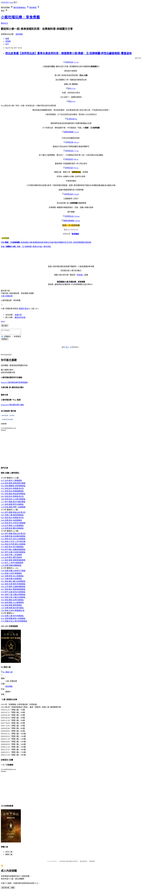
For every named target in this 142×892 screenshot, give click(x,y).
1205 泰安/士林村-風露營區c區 (12, 610)
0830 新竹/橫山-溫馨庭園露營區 (13, 549)
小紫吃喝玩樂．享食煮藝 (20, 17)
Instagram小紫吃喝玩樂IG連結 (12, 405)
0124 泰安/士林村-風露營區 (11, 573)
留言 (26, 309)
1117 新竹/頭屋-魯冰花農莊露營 (13, 502)
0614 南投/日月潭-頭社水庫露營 (13, 544)
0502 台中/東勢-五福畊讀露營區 (13, 587)
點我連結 (75, 234)
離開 (12, 887)
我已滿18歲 (5, 887)
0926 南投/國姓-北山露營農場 (12, 602)
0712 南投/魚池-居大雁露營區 (12, 547)
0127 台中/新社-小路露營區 (11, 480)
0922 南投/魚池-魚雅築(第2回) (12, 496)
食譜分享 (18, 315)
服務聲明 (92, 861)
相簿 (7, 39)
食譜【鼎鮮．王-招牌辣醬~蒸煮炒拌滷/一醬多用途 (26, 247)
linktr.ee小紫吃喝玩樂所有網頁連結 (14, 382)
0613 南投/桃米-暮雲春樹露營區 (13, 589)
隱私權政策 (83, 861)
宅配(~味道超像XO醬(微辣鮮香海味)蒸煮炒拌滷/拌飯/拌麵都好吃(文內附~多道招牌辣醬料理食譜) (46, 242)
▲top (3, 321)
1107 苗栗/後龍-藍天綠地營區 (12, 608)
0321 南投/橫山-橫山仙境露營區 (13, 581)
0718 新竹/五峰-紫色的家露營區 (13, 592)
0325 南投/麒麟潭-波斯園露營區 (13, 486)
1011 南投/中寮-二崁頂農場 (11, 555)
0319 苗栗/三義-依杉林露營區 (12, 616)
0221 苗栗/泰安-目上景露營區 (12, 576)
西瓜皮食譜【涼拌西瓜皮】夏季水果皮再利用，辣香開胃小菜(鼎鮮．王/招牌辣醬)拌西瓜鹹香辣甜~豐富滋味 (68, 53)
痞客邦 (21, 309)
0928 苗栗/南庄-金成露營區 (11, 520)
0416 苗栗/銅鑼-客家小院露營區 (13, 618)
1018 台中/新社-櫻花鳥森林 (11, 557)
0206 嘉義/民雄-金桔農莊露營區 (13, 536)
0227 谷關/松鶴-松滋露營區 (11, 579)
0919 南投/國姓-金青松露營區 (12, 600)
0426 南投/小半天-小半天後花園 (13, 541)
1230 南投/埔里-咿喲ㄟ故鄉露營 (13, 507)
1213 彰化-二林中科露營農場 (12, 563)
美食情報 (19, 34)
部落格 (8, 41)
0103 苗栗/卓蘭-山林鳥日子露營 (13, 571)
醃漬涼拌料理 (20, 317)
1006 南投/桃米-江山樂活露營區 (13, 499)
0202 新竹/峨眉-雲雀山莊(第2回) (13, 533)
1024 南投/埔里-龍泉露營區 (11, 605)
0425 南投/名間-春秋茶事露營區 (13, 584)
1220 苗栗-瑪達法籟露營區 (11, 565)
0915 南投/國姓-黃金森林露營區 (13, 494)
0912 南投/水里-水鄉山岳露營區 (13, 597)
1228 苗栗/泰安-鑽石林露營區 (12, 528)
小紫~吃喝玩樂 (7, 296)
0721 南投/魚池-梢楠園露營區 (12, 491)
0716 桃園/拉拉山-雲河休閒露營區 (14, 621)
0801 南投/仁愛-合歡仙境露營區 (13, 595)
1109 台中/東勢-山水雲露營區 (12, 526)
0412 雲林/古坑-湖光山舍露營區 (13, 539)
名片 (7, 44)
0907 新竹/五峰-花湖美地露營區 (13, 552)
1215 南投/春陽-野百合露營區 (12, 504)
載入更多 (5, 325)
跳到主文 (4, 23)
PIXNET (54, 861)
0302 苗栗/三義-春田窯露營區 (12, 515)
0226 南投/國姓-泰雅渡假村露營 (13, 483)
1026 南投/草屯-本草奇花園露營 (13, 523)
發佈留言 (5, 339)
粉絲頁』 (80, 275)
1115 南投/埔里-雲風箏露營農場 (13, 560)
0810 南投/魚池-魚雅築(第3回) (12, 518)
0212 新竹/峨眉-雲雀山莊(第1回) (13, 512)
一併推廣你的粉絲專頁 (7, 419)
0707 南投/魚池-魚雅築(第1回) (12, 488)
